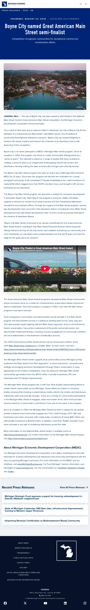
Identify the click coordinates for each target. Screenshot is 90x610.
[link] (13, 4)
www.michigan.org (24, 468)
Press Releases (11, 11)
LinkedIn (80, 468)
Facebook (62, 468)
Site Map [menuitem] (23, 568)
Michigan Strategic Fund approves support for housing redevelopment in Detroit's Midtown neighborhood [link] (43, 497)
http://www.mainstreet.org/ (16, 434)
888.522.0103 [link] (46, 595)
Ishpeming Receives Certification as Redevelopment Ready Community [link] (42, 520)
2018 (25, 11)
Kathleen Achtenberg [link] (64, 19)
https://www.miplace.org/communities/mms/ (27, 438)
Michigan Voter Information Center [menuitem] (23, 580)
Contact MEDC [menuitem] (23, 563)
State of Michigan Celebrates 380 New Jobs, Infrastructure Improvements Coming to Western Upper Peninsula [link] (44, 509)
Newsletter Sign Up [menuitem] (23, 548)
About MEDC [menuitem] (23, 543)
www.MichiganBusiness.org (29, 464)
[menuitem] (80, 4)
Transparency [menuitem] (23, 553)
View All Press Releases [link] (72, 487)
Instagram (71, 468)
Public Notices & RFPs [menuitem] (23, 558)
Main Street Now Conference (22, 345)
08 (32, 11)
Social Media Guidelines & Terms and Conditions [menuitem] (23, 574)
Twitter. (11, 471)
